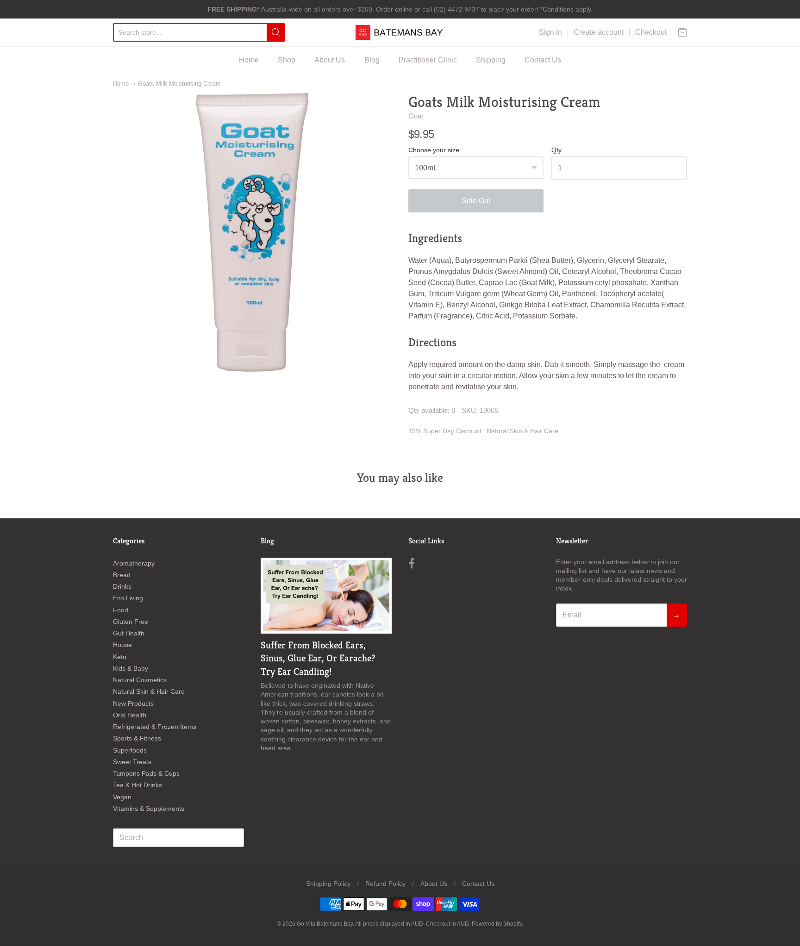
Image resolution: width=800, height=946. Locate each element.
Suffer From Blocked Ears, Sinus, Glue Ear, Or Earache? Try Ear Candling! (318, 658)
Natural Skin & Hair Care (522, 431)
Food (120, 610)
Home (249, 60)
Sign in (550, 32)
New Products (133, 703)
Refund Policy (385, 883)
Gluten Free (130, 621)
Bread (122, 575)
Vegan (122, 797)
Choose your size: (434, 150)
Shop (286, 60)
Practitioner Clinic (428, 60)
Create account (599, 32)
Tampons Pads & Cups (146, 773)
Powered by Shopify (497, 924)
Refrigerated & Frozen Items (154, 726)
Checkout (651, 32)
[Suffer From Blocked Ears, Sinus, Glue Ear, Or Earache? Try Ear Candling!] (326, 595)
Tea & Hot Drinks (137, 785)
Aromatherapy (134, 563)
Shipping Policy (328, 883)
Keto (119, 656)
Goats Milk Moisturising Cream (179, 83)
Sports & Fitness (137, 738)
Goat (415, 116)
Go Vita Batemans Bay (325, 924)
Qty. (557, 150)
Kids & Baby (130, 668)
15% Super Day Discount (444, 431)
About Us (329, 60)
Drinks (122, 586)
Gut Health (128, 633)
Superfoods (130, 750)
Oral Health (129, 715)
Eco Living (128, 598)
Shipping (491, 60)
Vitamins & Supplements (148, 808)
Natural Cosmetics (140, 680)
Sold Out (476, 201)
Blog (372, 60)
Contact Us (543, 60)
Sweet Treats (132, 762)
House (122, 644)
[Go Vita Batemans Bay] (400, 32)
